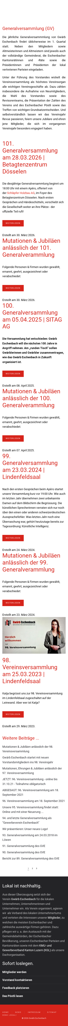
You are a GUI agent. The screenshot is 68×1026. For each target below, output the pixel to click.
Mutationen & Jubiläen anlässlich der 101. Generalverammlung (31, 247)
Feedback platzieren (15, 988)
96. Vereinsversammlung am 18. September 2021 (33, 801)
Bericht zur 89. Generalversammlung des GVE (30, 858)
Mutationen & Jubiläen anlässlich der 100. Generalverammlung (31, 398)
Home (5, 1012)
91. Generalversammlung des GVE (23, 846)
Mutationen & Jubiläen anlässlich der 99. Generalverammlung (31, 562)
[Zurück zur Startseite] (22, 9)
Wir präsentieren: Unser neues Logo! (25, 829)
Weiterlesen (13, 223)
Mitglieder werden (14, 972)
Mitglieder (54, 917)
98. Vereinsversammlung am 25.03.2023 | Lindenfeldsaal (29, 671)
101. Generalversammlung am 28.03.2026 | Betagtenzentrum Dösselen (30, 157)
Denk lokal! (9, 1015)
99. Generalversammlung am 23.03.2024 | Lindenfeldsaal (30, 466)
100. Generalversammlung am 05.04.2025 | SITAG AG (32, 316)
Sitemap (51, 1012)
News (18, 1012)
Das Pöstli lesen (12, 996)
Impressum (34, 1012)
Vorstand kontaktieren (17, 980)
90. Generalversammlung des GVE (23, 852)
